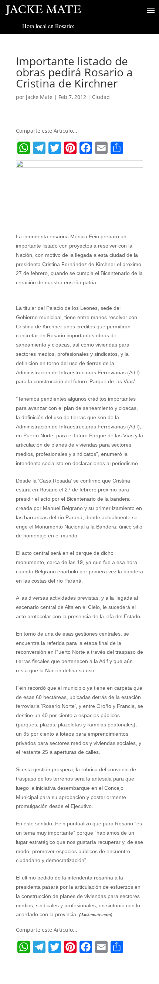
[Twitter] (54, 148)
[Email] (101, 148)
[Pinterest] (70, 148)
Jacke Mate (39, 96)
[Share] (117, 148)
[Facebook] (86, 148)
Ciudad (101, 96)
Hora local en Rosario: (48, 26)
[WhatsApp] (23, 148)
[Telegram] (39, 148)
